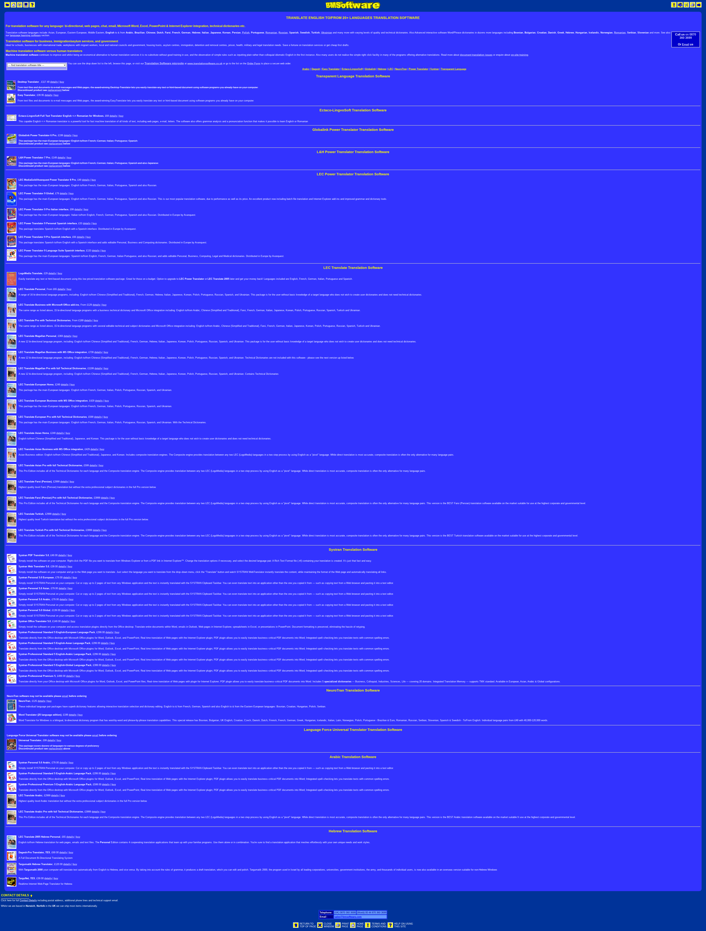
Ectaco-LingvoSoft (352, 69)
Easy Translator (331, 69)
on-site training (519, 54)
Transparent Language (453, 69)
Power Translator (418, 69)
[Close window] (320, 927)
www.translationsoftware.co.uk (204, 63)
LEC (390, 69)
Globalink (370, 69)
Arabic (306, 69)
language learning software (25, 35)
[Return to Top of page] (31, 895)
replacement (55, 90)
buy (62, 81)
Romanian (271, 32)
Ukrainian (326, 32)
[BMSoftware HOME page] (353, 8)
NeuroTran (401, 69)
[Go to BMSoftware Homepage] (353, 927)
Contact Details (28, 900)
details (54, 81)
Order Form (253, 63)
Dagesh (316, 69)
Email (685, 44)
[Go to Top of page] (296, 927)
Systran (434, 69)
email (65, 696)
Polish (245, 32)
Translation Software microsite (164, 63)
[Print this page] (338, 927)
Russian (283, 32)
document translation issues (476, 54)
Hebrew (382, 69)
